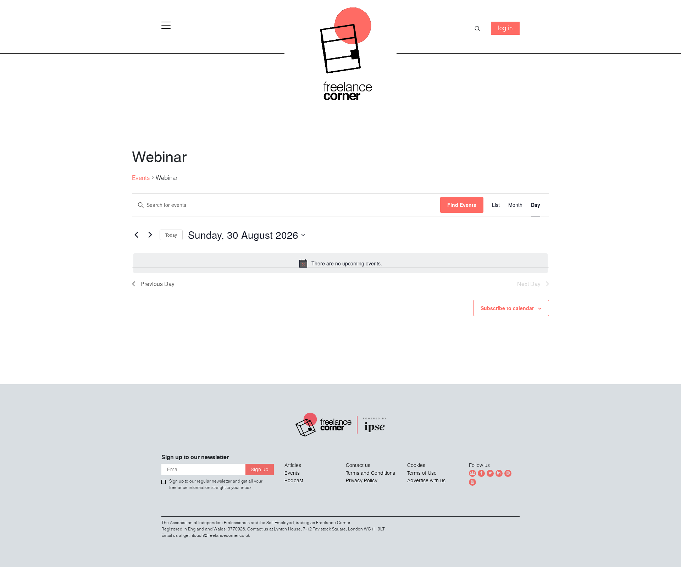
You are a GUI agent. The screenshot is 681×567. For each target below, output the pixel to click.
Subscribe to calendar (507, 308)
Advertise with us (426, 480)
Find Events (461, 204)
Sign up (259, 469)
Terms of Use (422, 473)
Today (171, 235)
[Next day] (150, 235)
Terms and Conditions (370, 473)
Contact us (358, 465)
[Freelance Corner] (340, 56)
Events (141, 177)
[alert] (340, 263)
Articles (292, 465)
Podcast (293, 480)
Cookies (416, 465)
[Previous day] (136, 235)
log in (505, 28)
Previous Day (157, 284)
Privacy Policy (361, 480)
